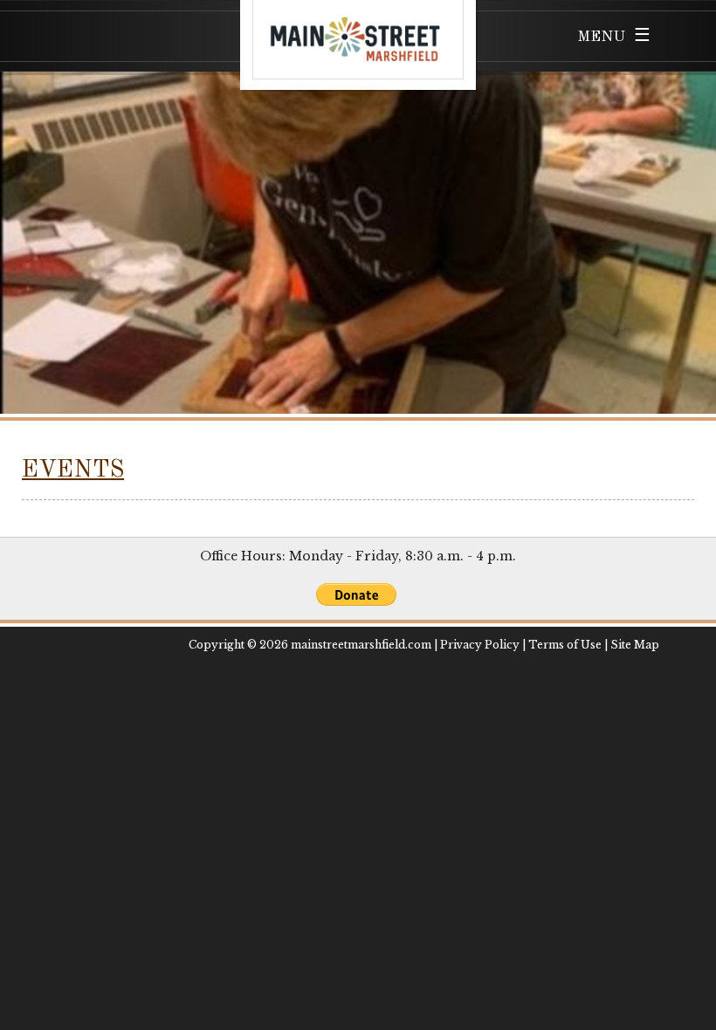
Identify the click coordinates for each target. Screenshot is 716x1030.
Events (73, 470)
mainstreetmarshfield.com (361, 644)
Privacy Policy (480, 644)
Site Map (634, 644)
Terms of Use (565, 644)
